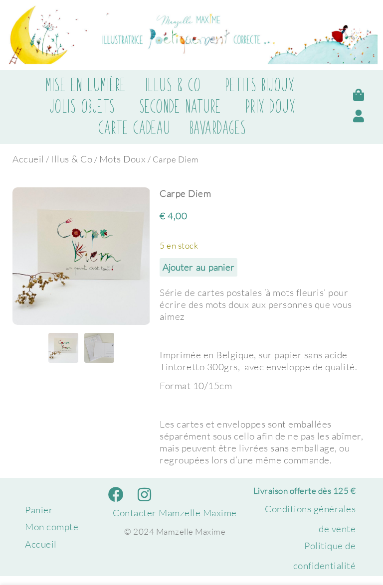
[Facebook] (116, 494)
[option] (81, 256)
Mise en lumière (85, 85)
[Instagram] (145, 494)
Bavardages (218, 128)
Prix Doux (270, 107)
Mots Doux (122, 159)
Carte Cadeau (134, 128)
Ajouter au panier (198, 267)
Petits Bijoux (260, 85)
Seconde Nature (180, 107)
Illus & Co (173, 85)
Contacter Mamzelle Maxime (175, 513)
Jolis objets (82, 107)
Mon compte (51, 527)
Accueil (28, 159)
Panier (39, 510)
